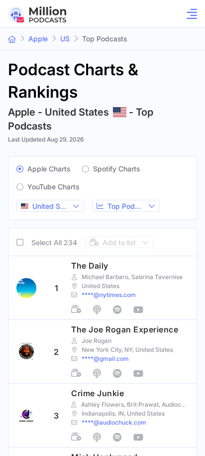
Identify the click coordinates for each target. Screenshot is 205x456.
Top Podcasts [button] (104, 38)
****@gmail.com (105, 358)
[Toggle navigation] (189, 13)
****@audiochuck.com (114, 422)
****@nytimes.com (109, 295)
